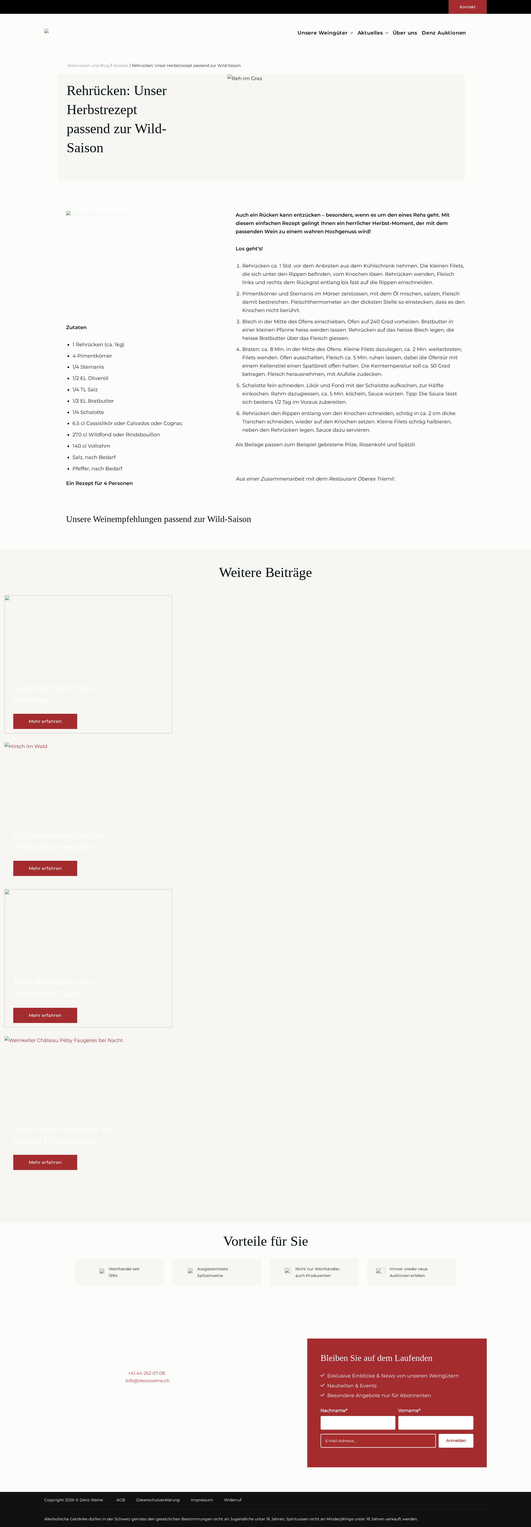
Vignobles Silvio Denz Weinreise (53, 694)
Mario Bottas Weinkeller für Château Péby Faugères (63, 1135)
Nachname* (334, 1410)
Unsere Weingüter (323, 33)
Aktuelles (370, 33)
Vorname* (409, 1410)
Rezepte (120, 65)
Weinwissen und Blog (88, 65)
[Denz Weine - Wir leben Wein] (79, 33)
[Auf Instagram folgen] (478, 33)
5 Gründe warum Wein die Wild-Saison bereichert (59, 841)
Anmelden (456, 1440)
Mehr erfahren (45, 721)
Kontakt (468, 6)
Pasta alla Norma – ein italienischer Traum (53, 988)
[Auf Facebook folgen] (470, 33)
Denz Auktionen (444, 33)
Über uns (405, 33)
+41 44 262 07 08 (146, 1373)
